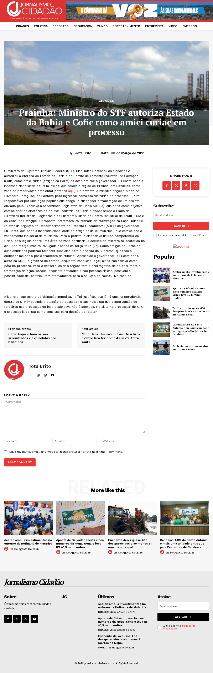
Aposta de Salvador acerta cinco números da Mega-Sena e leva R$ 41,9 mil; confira (188, 293)
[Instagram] (16, 619)
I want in (178, 225)
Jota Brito (83, 153)
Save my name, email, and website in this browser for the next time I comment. (66, 451)
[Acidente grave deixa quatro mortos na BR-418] (161, 347)
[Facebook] (166, 185)
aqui (71, 191)
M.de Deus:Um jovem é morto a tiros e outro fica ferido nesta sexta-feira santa (111, 338)
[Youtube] (34, 619)
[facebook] (30, 374)
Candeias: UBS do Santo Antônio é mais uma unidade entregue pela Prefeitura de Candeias (190, 329)
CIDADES (107, 100)
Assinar (181, 616)
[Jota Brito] (14, 370)
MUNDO (102, 647)
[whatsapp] (45, 374)
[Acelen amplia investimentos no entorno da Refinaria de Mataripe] (161, 275)
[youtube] (52, 374)
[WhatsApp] (195, 185)
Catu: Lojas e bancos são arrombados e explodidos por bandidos (32, 338)
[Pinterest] (186, 185)
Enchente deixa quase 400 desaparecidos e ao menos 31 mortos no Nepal (190, 311)
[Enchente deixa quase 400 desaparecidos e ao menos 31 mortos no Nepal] (161, 311)
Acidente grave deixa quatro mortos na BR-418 (190, 347)
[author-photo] (7, 549)
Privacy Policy (198, 235)
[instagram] (38, 374)
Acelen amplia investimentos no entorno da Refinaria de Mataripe (190, 275)
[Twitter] (176, 185)
